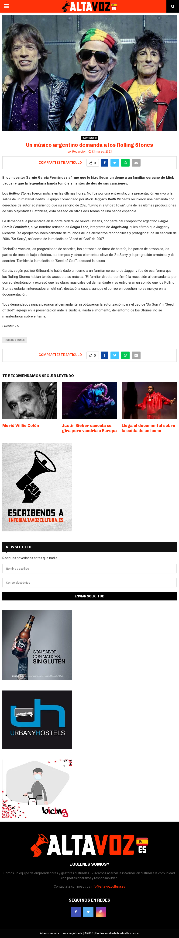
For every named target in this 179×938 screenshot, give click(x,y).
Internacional (89, 137)
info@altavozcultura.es (108, 886)
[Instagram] (101, 912)
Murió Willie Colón (20, 425)
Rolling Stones (15, 340)
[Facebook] (76, 912)
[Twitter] (88, 912)
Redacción (79, 151)
